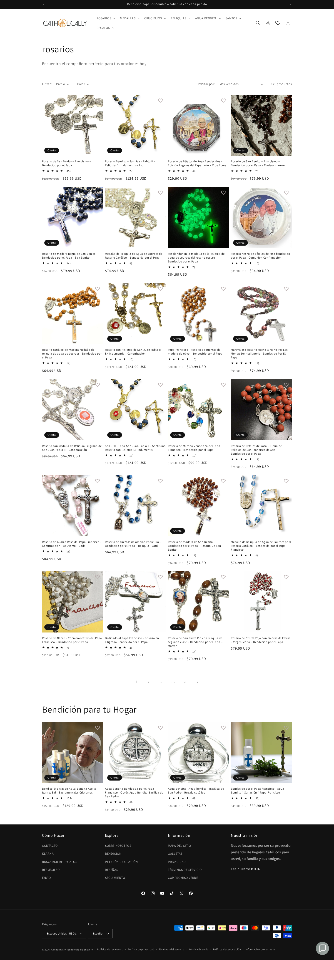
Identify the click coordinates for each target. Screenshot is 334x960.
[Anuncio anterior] (44, 4)
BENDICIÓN (113, 854)
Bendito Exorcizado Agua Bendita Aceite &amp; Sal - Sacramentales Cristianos (69, 790)
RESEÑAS (111, 870)
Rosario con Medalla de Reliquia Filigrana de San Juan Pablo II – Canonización (72, 448)
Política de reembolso (110, 949)
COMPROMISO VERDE (183, 878)
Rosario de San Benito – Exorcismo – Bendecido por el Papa (66, 163)
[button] (105, 18)
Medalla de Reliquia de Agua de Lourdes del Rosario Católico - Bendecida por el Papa (134, 256)
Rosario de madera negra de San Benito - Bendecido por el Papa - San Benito (69, 256)
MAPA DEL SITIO (179, 846)
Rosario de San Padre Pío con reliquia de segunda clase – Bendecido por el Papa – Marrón (195, 642)
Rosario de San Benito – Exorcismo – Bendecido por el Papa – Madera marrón (258, 163)
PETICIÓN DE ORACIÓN (121, 862)
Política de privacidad (141, 949)
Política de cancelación (227, 949)
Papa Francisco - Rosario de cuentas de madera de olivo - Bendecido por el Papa (195, 351)
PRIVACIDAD (177, 862)
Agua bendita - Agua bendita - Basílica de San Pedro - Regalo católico (196, 790)
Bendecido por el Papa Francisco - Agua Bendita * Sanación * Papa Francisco (257, 790)
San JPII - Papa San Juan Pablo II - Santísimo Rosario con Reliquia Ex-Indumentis (135, 448)
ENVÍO (46, 878)
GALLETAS (175, 854)
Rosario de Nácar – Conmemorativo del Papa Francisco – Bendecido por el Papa (72, 640)
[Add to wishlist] (97, 100)
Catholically (58, 949)
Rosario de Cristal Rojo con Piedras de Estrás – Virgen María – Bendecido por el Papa (260, 640)
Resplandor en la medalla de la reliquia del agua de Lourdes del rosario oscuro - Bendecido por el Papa (196, 257)
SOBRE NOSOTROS (118, 846)
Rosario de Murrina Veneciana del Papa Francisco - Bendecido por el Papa (194, 448)
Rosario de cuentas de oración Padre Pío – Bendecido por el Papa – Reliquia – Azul (133, 544)
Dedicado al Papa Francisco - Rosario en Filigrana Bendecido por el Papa (132, 640)
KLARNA (48, 854)
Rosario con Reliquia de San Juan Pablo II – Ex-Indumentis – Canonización (134, 351)
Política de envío (199, 949)
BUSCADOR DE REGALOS (59, 862)
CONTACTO (50, 846)
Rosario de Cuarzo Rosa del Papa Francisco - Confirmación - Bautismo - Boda (71, 544)
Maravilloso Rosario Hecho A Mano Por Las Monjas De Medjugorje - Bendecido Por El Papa (259, 353)
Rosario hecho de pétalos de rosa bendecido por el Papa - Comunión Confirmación (260, 256)
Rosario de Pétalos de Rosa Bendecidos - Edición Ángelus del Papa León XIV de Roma (197, 163)
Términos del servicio (171, 949)
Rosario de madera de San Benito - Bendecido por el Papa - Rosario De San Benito (194, 546)
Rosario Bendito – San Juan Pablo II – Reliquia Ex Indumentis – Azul (130, 163)
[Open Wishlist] (278, 23)
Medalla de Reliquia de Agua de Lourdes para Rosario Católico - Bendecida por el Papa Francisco (261, 546)
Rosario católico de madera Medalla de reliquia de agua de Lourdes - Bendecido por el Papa (72, 353)
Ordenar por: (206, 84)
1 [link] (136, 681)
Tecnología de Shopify (80, 949)
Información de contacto (260, 949)
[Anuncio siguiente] (290, 4)
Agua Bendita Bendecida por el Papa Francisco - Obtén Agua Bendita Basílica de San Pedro (134, 792)
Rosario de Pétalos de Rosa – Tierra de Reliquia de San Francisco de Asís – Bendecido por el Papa (256, 450)
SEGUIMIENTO (115, 878)
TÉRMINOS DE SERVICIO (185, 870)
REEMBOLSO (51, 870)
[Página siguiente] (198, 682)
